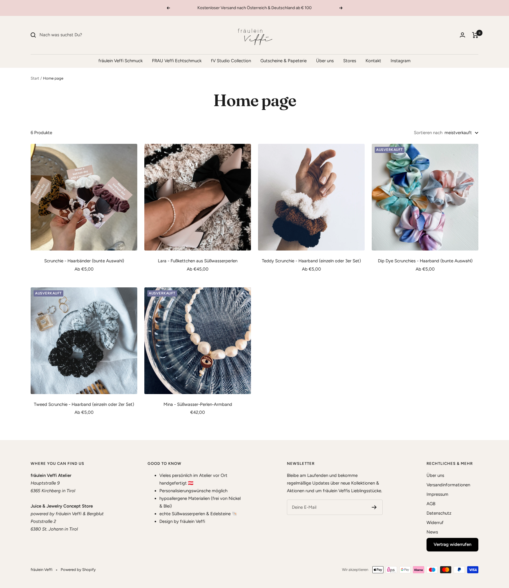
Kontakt (373, 60)
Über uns (325, 60)
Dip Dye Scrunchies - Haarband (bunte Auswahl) (425, 260)
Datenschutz (439, 513)
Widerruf (435, 522)
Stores (349, 60)
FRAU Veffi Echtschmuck (176, 60)
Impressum (437, 494)
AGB (431, 503)
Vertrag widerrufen (452, 544)
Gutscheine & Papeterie (283, 60)
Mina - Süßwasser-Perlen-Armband (197, 404)
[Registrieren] (374, 507)
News (432, 532)
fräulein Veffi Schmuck (120, 60)
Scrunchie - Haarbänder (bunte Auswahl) (84, 260)
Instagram (401, 60)
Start (35, 78)
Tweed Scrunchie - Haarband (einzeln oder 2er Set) (84, 404)
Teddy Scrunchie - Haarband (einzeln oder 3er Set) (311, 260)
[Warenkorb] (475, 35)
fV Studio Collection (231, 60)
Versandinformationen (448, 484)
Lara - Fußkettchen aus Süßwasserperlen (197, 260)
